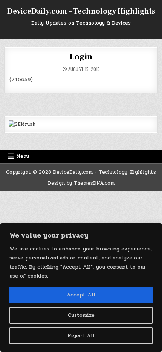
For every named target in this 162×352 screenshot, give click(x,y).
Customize (81, 315)
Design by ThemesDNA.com (81, 183)
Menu (22, 156)
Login (81, 56)
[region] (81, 287)
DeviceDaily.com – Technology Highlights (81, 11)
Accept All (81, 295)
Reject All (81, 336)
